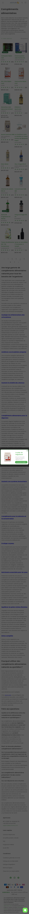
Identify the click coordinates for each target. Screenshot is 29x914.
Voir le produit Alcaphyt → (21, 462)
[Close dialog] (27, 450)
